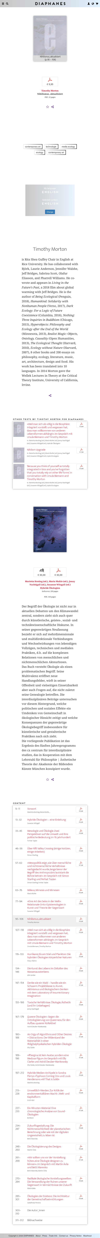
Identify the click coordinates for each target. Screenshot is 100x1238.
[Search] (7, 3)
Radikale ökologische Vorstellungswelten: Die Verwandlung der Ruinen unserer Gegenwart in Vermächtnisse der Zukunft (49, 1181)
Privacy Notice (76, 1235)
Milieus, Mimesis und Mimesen (43, 890)
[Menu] (3, 3)
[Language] (93, 3)
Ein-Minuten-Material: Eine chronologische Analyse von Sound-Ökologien (46, 1111)
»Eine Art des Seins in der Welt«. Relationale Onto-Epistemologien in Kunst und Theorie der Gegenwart (46, 904)
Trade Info (53, 1235)
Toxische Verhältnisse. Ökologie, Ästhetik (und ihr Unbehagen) (49, 1004)
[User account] (89, 3)
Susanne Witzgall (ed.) (59, 584)
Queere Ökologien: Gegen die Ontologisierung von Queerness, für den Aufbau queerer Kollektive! (48, 1019)
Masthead (87, 1235)
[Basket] (97, 3)
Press (44, 1235)
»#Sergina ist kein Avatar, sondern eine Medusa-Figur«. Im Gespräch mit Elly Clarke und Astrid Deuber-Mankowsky (48, 1058)
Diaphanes (50, 3)
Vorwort (31, 808)
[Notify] (48, 107)
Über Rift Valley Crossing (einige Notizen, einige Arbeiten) (48, 850)
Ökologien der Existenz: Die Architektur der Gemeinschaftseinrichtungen (48, 1198)
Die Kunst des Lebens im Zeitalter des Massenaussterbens (47, 970)
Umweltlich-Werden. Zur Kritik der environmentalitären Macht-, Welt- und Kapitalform (48, 1093)
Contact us (63, 1235)
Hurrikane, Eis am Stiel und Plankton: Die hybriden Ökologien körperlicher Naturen (49, 956)
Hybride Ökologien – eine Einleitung (46, 819)
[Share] (52, 107)
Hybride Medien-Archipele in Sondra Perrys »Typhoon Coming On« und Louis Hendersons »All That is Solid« (48, 1076)
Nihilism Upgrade (36, 449)
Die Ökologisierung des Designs (44, 1146)
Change (50, 212)
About (38, 1235)
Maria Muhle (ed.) (58, 581)
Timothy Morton (50, 90)
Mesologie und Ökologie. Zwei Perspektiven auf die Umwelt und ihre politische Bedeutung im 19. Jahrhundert (49, 834)
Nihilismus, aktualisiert (39, 919)
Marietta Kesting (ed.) (36, 581)
